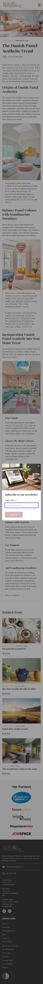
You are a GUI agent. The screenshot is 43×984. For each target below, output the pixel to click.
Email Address (11, 500)
